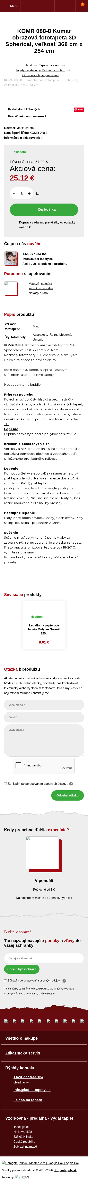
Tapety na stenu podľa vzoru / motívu (40, 70)
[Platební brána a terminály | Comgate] (44, 1163)
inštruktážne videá (41, 288)
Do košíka (47, 209)
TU (6, 424)
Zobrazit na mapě (26, 1146)
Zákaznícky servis (22, 1053)
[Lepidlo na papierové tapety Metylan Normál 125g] (44, 605)
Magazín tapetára (40, 283)
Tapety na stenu (49, 65)
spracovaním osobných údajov (46, 783)
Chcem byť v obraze (21, 969)
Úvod (28, 65)
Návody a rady (38, 293)
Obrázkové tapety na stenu (40, 75)
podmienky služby (36, 993)
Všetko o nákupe (21, 1038)
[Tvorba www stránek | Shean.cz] (22, 1177)
